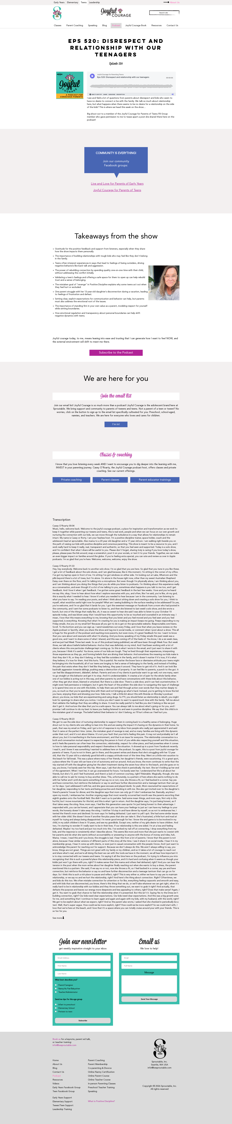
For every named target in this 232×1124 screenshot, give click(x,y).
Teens (84, 2)
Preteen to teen (65, 1012)
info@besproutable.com (64, 1045)
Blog (104, 25)
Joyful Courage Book (135, 25)
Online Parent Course (98, 1076)
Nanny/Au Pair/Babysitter (69, 989)
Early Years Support (62, 1098)
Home (56, 1060)
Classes (57, 25)
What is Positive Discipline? (101, 1101)
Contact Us (172, 25)
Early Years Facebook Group (66, 1087)
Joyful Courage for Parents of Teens (117, 190)
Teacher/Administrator (68, 992)
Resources (156, 25)
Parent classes (110, 480)
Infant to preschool (66, 1005)
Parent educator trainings (155, 480)
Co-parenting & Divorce (100, 1068)
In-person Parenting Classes (102, 1084)
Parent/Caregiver (65, 985)
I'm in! (116, 424)
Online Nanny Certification (101, 1072)
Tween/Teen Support (63, 1105)
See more (57, 918)
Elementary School (66, 1008)
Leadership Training (62, 1109)
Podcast (116, 25)
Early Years (59, 2)
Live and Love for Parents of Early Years (117, 183)
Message (149, 972)
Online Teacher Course (99, 1080)
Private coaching (71, 480)
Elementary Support (62, 1102)
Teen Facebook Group (64, 1091)
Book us (57, 1039)
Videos (56, 1084)
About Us (174, 2)
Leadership (94, 2)
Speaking (92, 25)
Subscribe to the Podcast (116, 352)
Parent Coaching (74, 25)
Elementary (72, 2)
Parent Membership (98, 1064)
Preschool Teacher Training (101, 1087)
